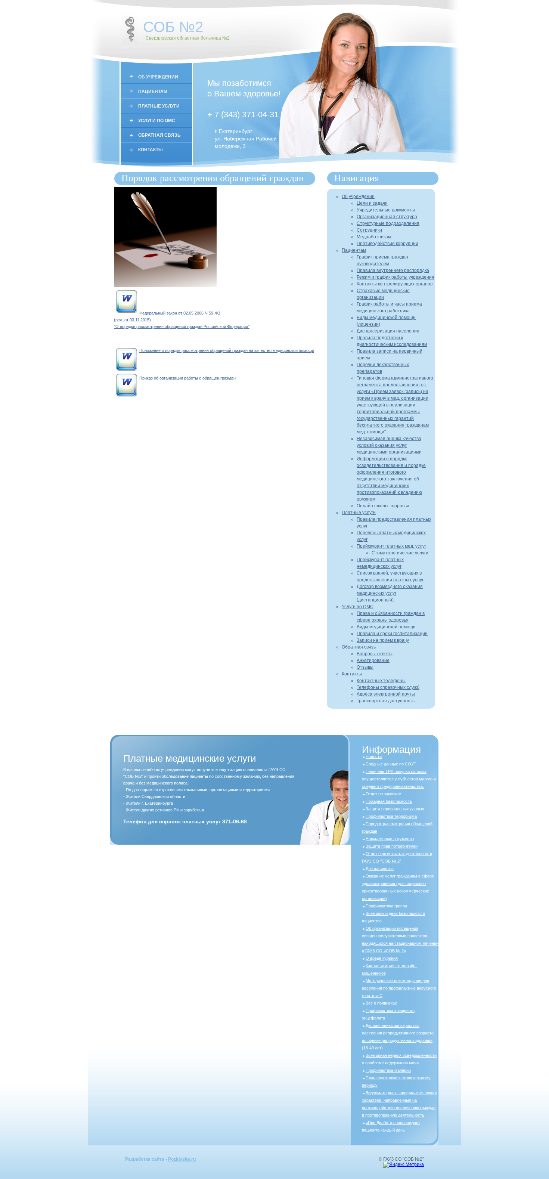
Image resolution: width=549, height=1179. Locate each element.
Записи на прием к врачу (383, 640)
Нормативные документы (390, 838)
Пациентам (152, 91)
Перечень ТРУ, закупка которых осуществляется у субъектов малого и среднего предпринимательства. (399, 779)
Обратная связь (159, 135)
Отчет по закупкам (383, 794)
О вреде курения (382, 958)
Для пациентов (380, 868)
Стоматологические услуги (400, 553)
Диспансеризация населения (388, 331)
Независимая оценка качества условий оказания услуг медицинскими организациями (389, 445)
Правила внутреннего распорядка (393, 270)
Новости (374, 756)
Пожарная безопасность (389, 801)
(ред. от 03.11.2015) (132, 320)
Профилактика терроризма (391, 816)
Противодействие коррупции (387, 243)
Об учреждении (158, 77)
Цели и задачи (372, 203)
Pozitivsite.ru (182, 1159)
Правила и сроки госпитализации (392, 633)
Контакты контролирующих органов (394, 284)
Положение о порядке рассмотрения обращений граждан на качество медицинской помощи (226, 350)
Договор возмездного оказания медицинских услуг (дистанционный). (390, 593)
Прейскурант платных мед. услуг (391, 546)
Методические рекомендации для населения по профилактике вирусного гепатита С (399, 988)
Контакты (150, 149)
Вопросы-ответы (375, 653)
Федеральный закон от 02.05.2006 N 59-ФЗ (179, 313)
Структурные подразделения (388, 223)
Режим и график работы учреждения (395, 277)
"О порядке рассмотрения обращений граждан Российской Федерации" (181, 326)
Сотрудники (369, 230)
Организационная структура (387, 216)
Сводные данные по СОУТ (391, 764)
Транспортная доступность (386, 700)
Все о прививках (381, 1003)
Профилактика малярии (388, 1070)
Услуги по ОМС (156, 120)
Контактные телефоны (381, 680)
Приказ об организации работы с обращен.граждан (187, 378)
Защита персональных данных (395, 809)
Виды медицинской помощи (386, 626)
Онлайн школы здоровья (383, 505)
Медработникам (374, 236)
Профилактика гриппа (386, 906)
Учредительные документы (386, 210)
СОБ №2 (173, 27)
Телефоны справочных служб (388, 687)
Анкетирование (373, 660)
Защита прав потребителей (392, 846)
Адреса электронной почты (386, 694)
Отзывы (365, 667)
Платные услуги (159, 106)
